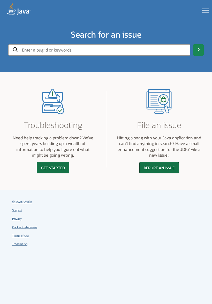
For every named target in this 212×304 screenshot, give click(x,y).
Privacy (17, 219)
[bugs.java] (19, 9)
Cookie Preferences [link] (24, 227)
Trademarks (19, 244)
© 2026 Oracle (22, 202)
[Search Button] (198, 50)
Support (17, 210)
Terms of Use (20, 236)
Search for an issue (106, 34)
